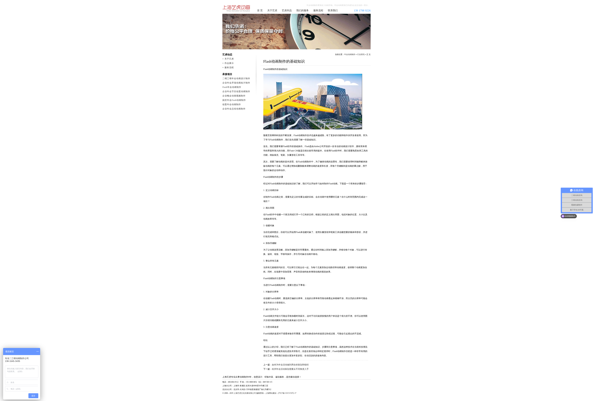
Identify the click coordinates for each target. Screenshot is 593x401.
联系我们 (333, 10)
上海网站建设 (270, 393)
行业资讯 (361, 54)
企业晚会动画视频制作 (234, 96)
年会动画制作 (236, 8)
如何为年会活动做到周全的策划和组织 (290, 365)
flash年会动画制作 (231, 87)
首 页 (260, 10)
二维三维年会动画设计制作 (236, 78)
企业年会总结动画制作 (234, 109)
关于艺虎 (272, 10)
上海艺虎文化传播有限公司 (245, 393)
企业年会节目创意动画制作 (236, 91)
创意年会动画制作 (231, 104)
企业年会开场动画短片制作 (236, 83)
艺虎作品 (287, 10)
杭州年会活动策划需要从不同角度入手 (290, 369)
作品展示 (229, 63)
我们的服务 (302, 10)
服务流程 (318, 10)
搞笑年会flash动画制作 (234, 100)
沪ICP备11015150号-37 (287, 393)
